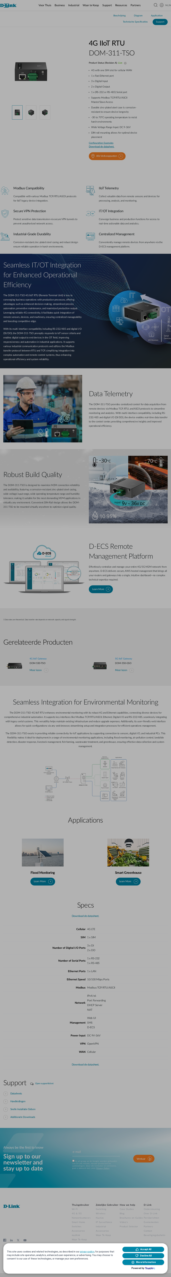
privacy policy (87, 1251)
